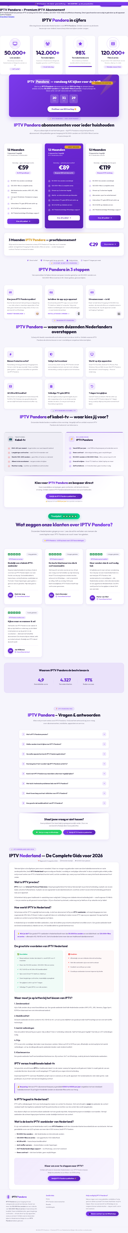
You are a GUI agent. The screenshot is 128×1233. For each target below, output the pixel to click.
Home (48, 1199)
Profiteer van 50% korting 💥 (64, 109)
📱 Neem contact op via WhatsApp (102, 1214)
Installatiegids (50, 1207)
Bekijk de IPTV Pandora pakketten (64, 496)
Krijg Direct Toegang (7, 17)
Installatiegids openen (58, 313)
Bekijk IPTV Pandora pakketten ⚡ (64, 1178)
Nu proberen (109, 244)
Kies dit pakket (22, 221)
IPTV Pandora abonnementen (55, 1202)
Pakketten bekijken (16, 313)
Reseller (48, 1204)
